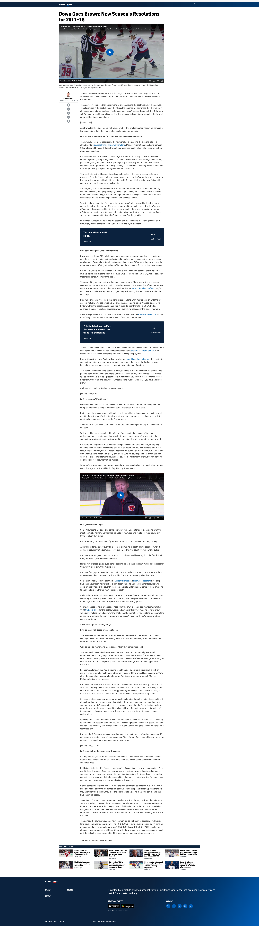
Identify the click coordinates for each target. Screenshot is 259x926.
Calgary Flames (122, 581)
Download (157, 239)
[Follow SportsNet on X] (168, 906)
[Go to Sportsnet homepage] (65, 5)
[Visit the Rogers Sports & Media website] (54, 921)
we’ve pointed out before (142, 288)
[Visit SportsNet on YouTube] (174, 906)
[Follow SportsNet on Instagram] (185, 906)
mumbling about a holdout (138, 359)
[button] (194, 4)
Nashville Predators (142, 581)
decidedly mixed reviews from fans (109, 145)
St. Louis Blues (92, 610)
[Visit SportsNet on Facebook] (180, 906)
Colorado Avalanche (147, 314)
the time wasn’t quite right (142, 350)
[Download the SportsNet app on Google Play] (127, 906)
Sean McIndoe (68, 99)
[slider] (111, 78)
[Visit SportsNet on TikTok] (191, 906)
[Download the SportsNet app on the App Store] (114, 906)
